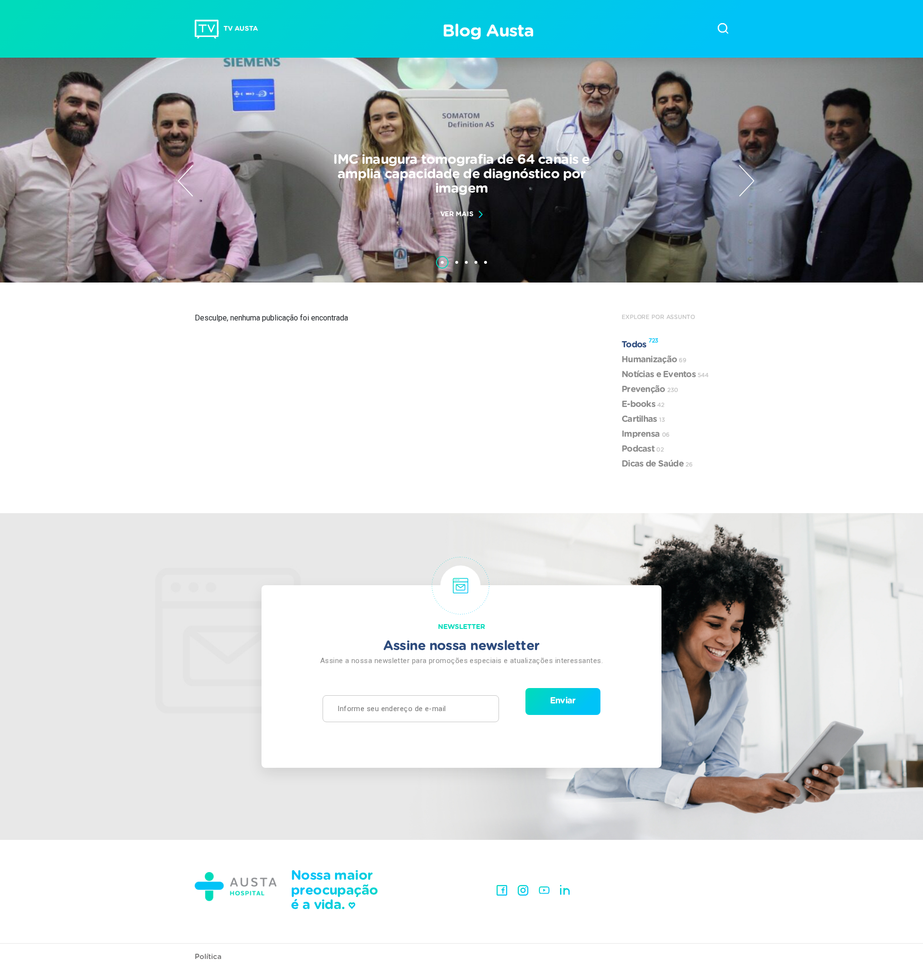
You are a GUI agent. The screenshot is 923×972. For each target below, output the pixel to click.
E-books (643, 404)
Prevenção (650, 389)
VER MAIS (457, 214)
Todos (640, 343)
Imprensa (646, 434)
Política (208, 956)
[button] (442, 257)
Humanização (654, 360)
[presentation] (185, 181)
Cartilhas (643, 419)
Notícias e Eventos (665, 374)
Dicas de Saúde (657, 464)
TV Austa (241, 28)
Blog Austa (487, 31)
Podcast (643, 449)
